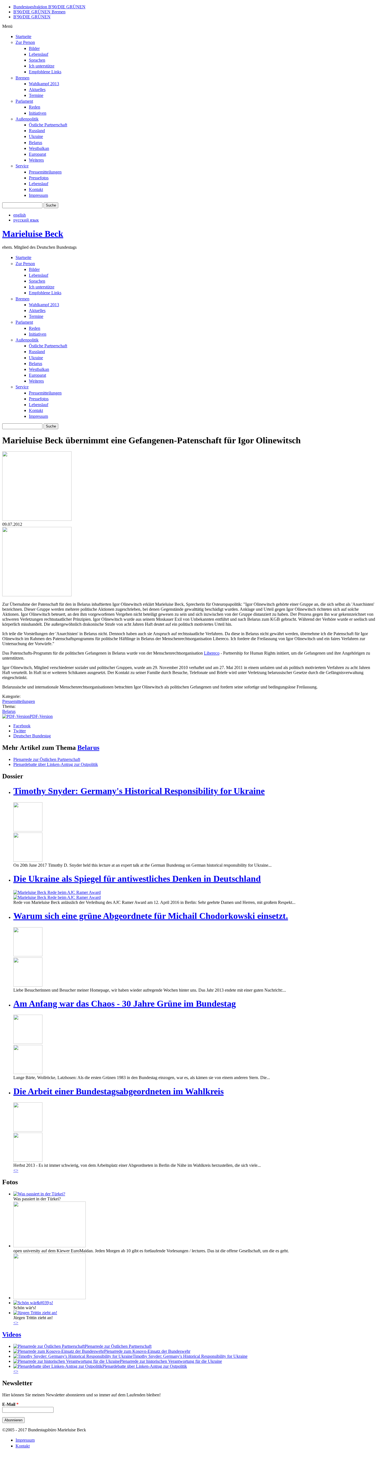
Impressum (38, 195)
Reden (34, 107)
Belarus (35, 142)
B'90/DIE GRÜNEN (31, 16)
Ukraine (36, 136)
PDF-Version (41, 716)
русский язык (26, 220)
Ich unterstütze (41, 66)
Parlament (24, 101)
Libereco (211, 653)
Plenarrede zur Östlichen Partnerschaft (46, 759)
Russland (37, 130)
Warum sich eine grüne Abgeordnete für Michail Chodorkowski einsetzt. (150, 916)
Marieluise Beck (32, 234)
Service (22, 166)
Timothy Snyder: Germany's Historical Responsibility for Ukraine (139, 791)
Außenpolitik (27, 119)
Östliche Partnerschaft (48, 124)
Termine (36, 95)
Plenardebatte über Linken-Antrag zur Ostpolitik (55, 764)
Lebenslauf (38, 54)
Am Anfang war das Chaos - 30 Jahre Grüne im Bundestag (124, 1004)
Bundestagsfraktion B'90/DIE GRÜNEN (49, 6)
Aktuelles (37, 89)
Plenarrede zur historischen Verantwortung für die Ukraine (171, 1361)
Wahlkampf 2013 (44, 83)
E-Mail (10, 1404)
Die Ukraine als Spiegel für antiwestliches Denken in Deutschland (137, 879)
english (19, 215)
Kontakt (36, 189)
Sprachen (37, 60)
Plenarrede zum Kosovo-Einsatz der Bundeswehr (147, 1351)
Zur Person (25, 42)
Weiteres (36, 160)
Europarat (37, 154)
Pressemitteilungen (45, 172)
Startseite (23, 36)
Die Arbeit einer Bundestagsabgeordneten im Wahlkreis (118, 1091)
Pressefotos (39, 177)
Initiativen (37, 113)
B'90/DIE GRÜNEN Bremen (39, 11)
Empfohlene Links (45, 71)
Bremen (22, 78)
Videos (11, 1334)
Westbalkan (39, 148)
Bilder (34, 48)
